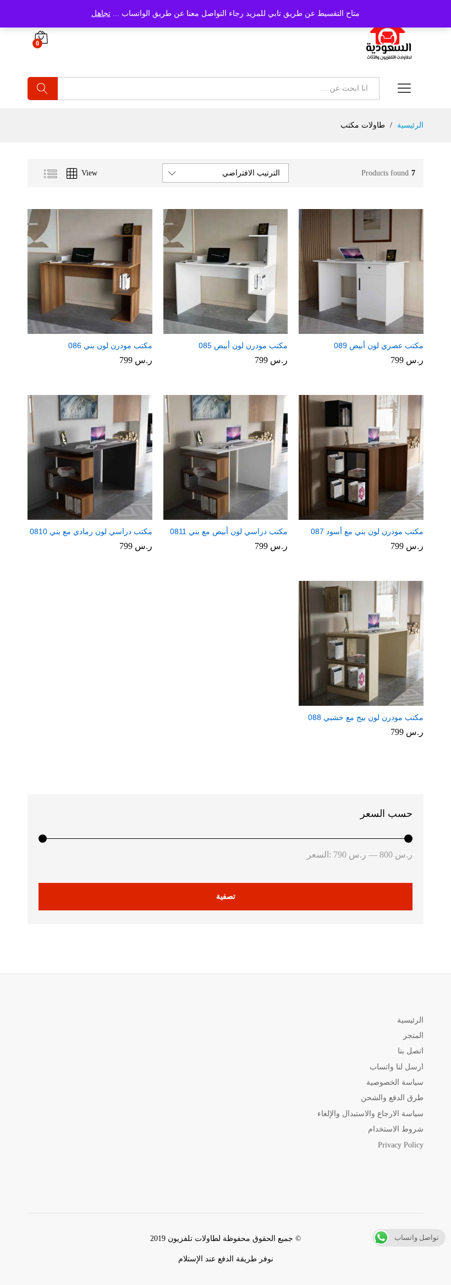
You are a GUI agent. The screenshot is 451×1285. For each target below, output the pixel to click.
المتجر (413, 1035)
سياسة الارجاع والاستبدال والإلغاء (370, 1114)
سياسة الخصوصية (395, 1082)
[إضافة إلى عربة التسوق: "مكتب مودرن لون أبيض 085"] (235, 327)
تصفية (225, 896)
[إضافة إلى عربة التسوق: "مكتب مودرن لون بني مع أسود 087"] (370, 513)
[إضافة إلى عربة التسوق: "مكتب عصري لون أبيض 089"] (370, 327)
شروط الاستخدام (396, 1129)
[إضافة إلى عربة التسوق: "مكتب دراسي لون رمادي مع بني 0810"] (99, 513)
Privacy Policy (401, 1145)
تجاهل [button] (101, 13)
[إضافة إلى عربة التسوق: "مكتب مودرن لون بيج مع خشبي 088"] (370, 699)
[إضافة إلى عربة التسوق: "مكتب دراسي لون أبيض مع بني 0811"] (235, 513)
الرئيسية (410, 1020)
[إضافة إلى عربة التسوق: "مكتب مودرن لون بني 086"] (99, 327)
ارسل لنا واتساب (397, 1067)
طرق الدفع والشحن (392, 1098)
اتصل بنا (411, 1051)
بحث (43, 88)
